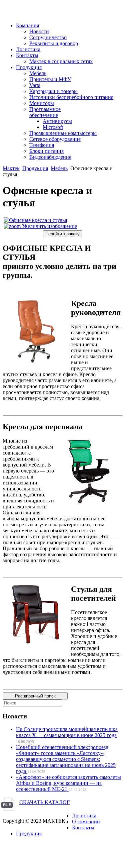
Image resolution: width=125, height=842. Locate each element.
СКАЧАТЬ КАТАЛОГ (44, 802)
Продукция (35, 168)
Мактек (11, 168)
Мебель (59, 168)
